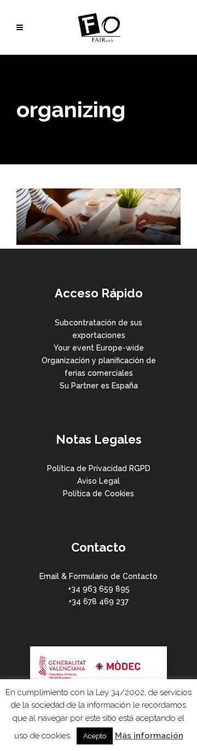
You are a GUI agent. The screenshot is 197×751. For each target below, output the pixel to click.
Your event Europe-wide (99, 347)
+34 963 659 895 (99, 588)
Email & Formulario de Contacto (98, 576)
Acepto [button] (94, 736)
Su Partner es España (99, 385)
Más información (149, 736)
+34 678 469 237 (98, 601)
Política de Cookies (98, 493)
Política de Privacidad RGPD (98, 468)
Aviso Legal (98, 481)
